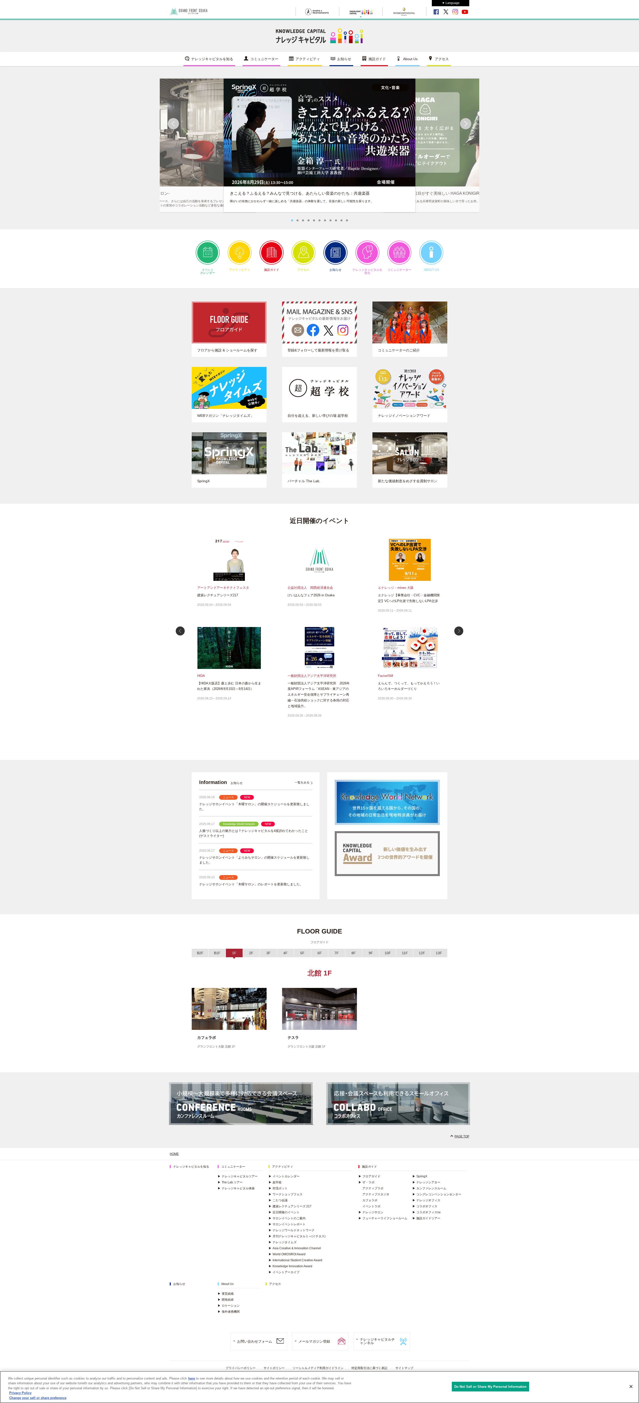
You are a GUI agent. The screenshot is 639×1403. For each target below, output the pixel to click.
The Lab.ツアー (230, 1182)
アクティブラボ (372, 1188)
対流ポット (278, 1188)
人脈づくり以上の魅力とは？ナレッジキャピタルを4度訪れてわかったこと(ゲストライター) (253, 833)
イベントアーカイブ (284, 1272)
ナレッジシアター (426, 1182)
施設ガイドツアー (426, 1218)
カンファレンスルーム (429, 1188)
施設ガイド (377, 59)
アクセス (442, 59)
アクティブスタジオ (375, 1194)
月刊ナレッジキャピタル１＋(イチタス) (297, 1236)
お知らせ (344, 59)
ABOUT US (431, 270)
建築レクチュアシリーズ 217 (290, 1206)
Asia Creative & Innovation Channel (295, 1248)
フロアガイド (369, 1176)
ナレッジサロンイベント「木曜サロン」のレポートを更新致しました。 (251, 884)
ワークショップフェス (286, 1194)
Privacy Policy (20, 1393)
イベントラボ (371, 1206)
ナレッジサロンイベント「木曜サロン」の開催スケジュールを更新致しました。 (254, 806)
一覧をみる (302, 782)
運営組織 (226, 1293)
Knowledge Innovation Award (290, 1266)
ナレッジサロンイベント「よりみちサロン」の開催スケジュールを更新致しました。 (254, 860)
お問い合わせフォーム (254, 1341)
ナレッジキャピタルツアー (238, 1176)
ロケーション (229, 1305)
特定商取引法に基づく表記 (369, 1368)
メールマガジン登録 (314, 1341)
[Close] (631, 1386)
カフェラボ (369, 1200)
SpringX (419, 1176)
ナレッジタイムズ (283, 1242)
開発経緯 (226, 1299)
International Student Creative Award (295, 1260)
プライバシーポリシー (241, 1368)
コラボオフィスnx (426, 1212)
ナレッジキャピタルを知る (212, 59)
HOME (174, 1154)
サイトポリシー (274, 1368)
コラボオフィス (424, 1206)
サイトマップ (404, 1368)
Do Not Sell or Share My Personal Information (490, 1387)
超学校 (275, 1182)
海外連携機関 (229, 1311)
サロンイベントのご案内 (287, 1218)
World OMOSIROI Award (287, 1254)
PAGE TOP (462, 1136)
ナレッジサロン (370, 1212)
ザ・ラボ (366, 1182)
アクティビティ (308, 59)
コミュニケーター (264, 59)
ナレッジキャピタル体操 (236, 1188)
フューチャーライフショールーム (382, 1218)
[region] (319, 1387)
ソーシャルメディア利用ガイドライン (318, 1368)
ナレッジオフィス (426, 1200)
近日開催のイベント (284, 1212)
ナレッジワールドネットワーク (292, 1230)
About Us (410, 59)
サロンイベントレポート (287, 1224)
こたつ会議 (278, 1200)
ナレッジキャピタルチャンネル (377, 1341)
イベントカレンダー (207, 271)
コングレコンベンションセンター (436, 1194)
